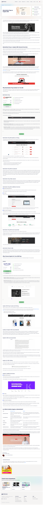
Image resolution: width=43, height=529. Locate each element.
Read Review (7, 106)
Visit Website (7, 104)
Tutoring (31, 1)
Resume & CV (23, 1)
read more (3, 489)
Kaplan (24, 411)
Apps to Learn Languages (18, 497)
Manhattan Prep (12, 411)
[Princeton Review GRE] (7, 469)
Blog (37, 1)
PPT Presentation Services (18, 500)
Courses (20, 1)
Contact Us (25, 500)
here (25, 462)
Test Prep (28, 1)
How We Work (25, 501)
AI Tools (34, 1)
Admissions (16, 1)
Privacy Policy (34, 497)
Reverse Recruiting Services (18, 501)
